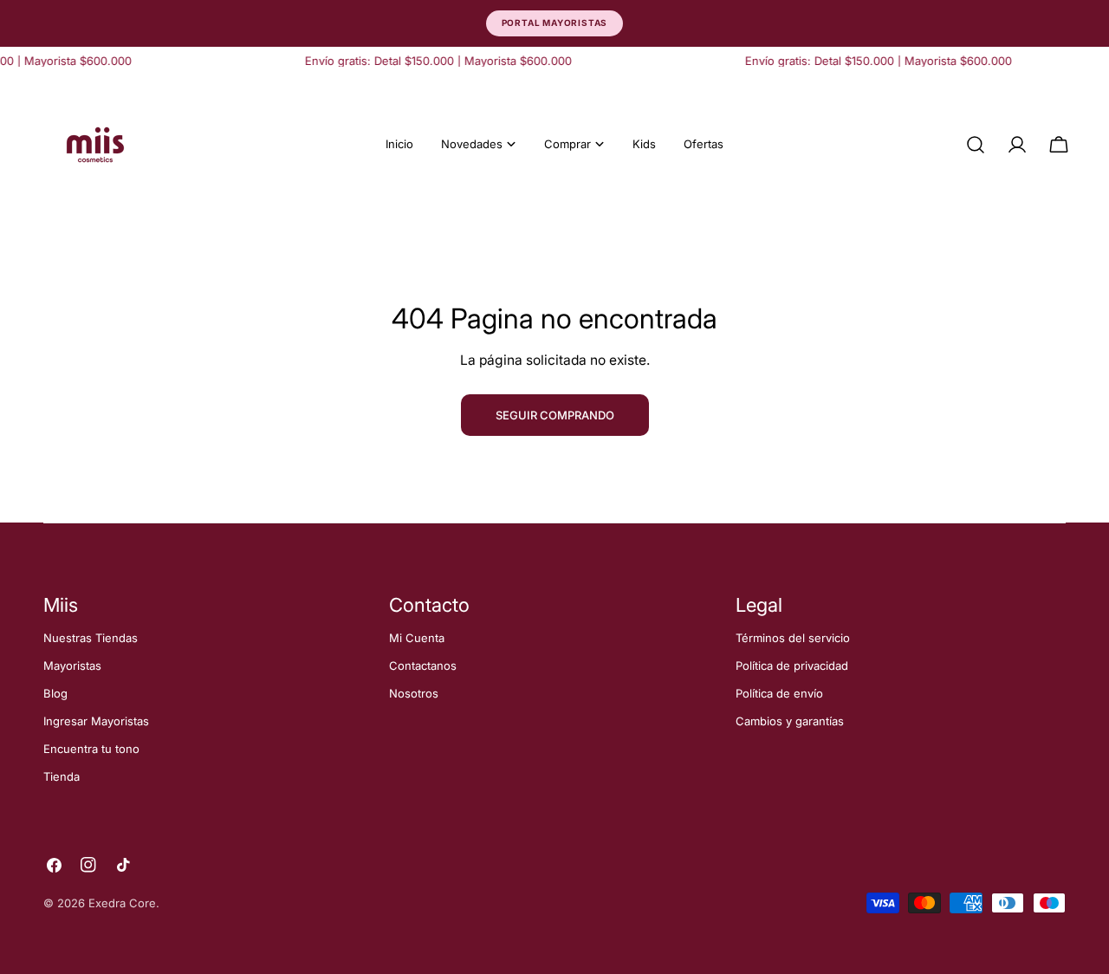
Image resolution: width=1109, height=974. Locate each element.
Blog (55, 693)
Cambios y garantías (790, 721)
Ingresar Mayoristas (96, 721)
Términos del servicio (793, 638)
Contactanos (423, 665)
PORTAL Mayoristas (555, 22)
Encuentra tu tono (91, 749)
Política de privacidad (792, 665)
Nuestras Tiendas (90, 638)
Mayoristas (72, 665)
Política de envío (779, 693)
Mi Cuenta (416, 638)
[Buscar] (975, 144)
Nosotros (413, 693)
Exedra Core (122, 903)
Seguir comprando (555, 415)
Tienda (61, 776)
